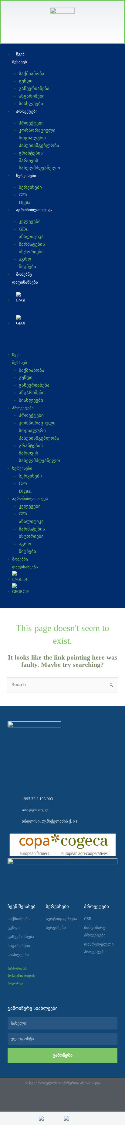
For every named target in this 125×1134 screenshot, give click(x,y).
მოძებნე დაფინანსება (25, 278)
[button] (17, 343)
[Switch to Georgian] (75, 1118)
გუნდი (25, 80)
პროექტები (27, 111)
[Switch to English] (20, 298)
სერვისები (26, 175)
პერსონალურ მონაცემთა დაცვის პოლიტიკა (21, 976)
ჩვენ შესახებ (19, 58)
